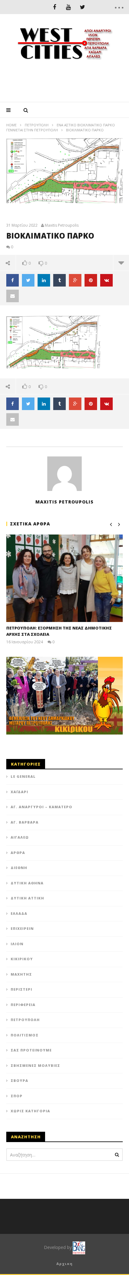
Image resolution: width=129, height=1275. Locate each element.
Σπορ (17, 1095)
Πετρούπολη (37, 125)
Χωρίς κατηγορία (30, 1111)
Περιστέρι (21, 989)
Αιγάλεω (20, 837)
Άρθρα (18, 852)
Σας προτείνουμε (31, 1050)
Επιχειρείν (22, 928)
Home (11, 125)
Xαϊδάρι (19, 791)
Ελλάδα (19, 913)
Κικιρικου (22, 958)
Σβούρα (19, 1080)
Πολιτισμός (25, 1035)
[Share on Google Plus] (75, 280)
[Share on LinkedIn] (44, 280)
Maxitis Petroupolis (62, 225)
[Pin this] (91, 280)
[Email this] (12, 296)
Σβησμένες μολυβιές (35, 1065)
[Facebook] (54, 7)
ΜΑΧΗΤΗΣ (21, 974)
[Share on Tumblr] (59, 280)
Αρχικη (64, 1263)
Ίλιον (17, 943)
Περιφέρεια (23, 1004)
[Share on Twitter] (28, 280)
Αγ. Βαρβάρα (25, 822)
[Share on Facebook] (12, 280)
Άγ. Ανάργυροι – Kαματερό (41, 806)
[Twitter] (82, 7)
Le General (23, 776)
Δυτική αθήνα (27, 883)
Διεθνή (19, 867)
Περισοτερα (121, 263)
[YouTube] (68, 7)
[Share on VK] (106, 280)
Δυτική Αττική (27, 898)
